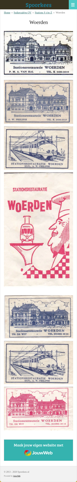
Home (7, 12)
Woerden (60, 12)
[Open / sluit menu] (73, 4)
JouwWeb (16, 476)
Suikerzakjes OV (22, 12)
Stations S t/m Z (43, 12)
